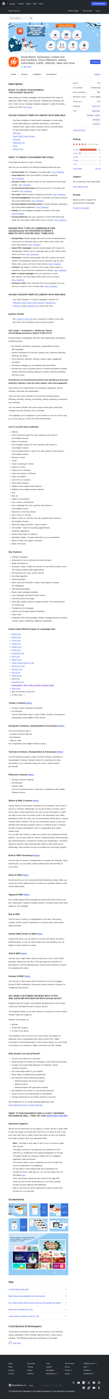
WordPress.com (90, 1363)
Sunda (31, 1385)
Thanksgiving (50, 303)
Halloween (17, 133)
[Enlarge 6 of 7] (65, 1221)
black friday (96, 111)
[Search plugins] (31, 18)
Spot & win (16, 672)
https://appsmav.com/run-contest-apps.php (26, 1105)
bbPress (87, 1370)
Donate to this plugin (81, 208)
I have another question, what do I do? (24, 1316)
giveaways (96, 120)
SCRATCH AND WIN (25, 319)
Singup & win (17, 647)
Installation (37, 74)
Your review (77, 168)
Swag (68, 1373)
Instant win (16, 644)
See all (97, 168)
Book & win (16, 650)
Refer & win (16, 637)
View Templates (58, 172)
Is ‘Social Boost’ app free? (19, 1289)
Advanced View (79, 130)
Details (13, 74)
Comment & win (18, 653)
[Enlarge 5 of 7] (45, 1221)
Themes (30, 1367)
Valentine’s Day (19, 143)
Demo (29, 703)
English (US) (96, 106)
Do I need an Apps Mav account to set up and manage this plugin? (35, 1303)
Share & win (16, 634)
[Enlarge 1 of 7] (24, 1206)
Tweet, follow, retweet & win (23, 663)
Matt (86, 1367)
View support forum (80, 187)
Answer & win (17, 669)
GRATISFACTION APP (56, 1116)
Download (95, 62)
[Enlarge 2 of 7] (45, 1206)
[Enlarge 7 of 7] (65, 1236)
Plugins (29, 1370)
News (10, 1367)
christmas (90, 115)
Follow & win (17, 676)
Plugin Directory (14, 11)
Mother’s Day (18, 149)
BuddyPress (89, 1373)
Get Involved (69, 1363)
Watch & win (17, 660)
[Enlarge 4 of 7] (24, 1221)
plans (24, 1175)
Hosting (11, 1370)
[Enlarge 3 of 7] (65, 1206)
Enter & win (16, 640)
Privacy (11, 1373)
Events (67, 1367)
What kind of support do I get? (21, 1309)
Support (97, 74)
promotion (96, 124)
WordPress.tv (51, 1373)
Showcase (31, 1363)
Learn (48, 1363)
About (11, 1363)
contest (97, 115)
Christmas (16, 139)
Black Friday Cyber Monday (24, 136)
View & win (16, 688)
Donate (68, 1370)
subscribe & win (18, 682)
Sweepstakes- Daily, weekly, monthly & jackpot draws (33, 685)
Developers (50, 1370)
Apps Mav (27, 67)
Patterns (30, 1373)
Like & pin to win (18, 666)
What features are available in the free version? (27, 1296)
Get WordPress (99, 4)
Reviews (24, 74)
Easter (15, 146)
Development (51, 74)
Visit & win (16, 656)
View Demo (27, 107)
